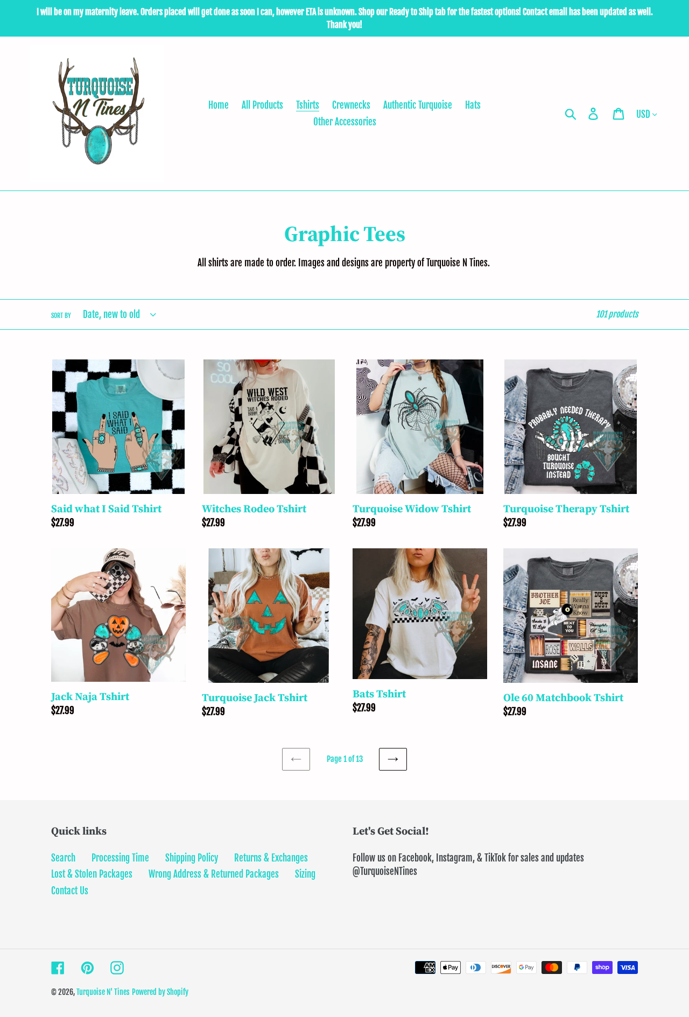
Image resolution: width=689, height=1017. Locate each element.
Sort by (61, 316)
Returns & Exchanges (271, 858)
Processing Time (120, 858)
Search (63, 858)
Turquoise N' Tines (103, 992)
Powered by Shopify (160, 992)
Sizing (305, 874)
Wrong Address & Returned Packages (214, 874)
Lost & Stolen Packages (91, 874)
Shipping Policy (191, 858)
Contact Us (69, 890)
